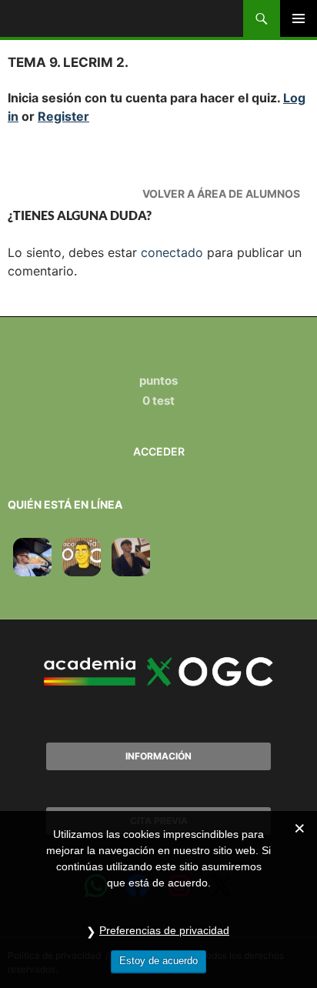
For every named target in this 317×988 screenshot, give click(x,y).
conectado (172, 252)
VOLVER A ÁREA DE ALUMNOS (221, 193)
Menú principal (298, 18)
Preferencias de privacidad (164, 930)
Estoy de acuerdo (158, 960)
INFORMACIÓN (158, 756)
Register (63, 116)
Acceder (159, 451)
